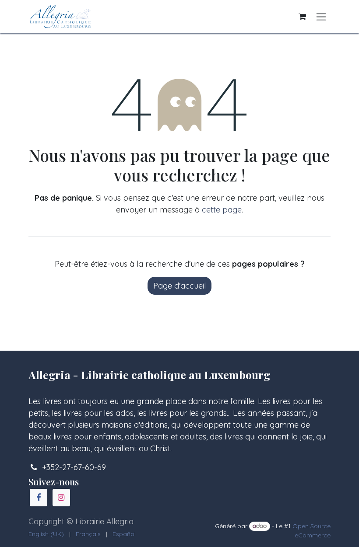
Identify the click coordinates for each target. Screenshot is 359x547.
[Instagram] (61, 497)
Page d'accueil (179, 286)
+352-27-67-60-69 (74, 467)
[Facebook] (38, 497)
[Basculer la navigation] (321, 17)
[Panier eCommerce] (302, 16)
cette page (222, 210)
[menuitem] (46, 534)
